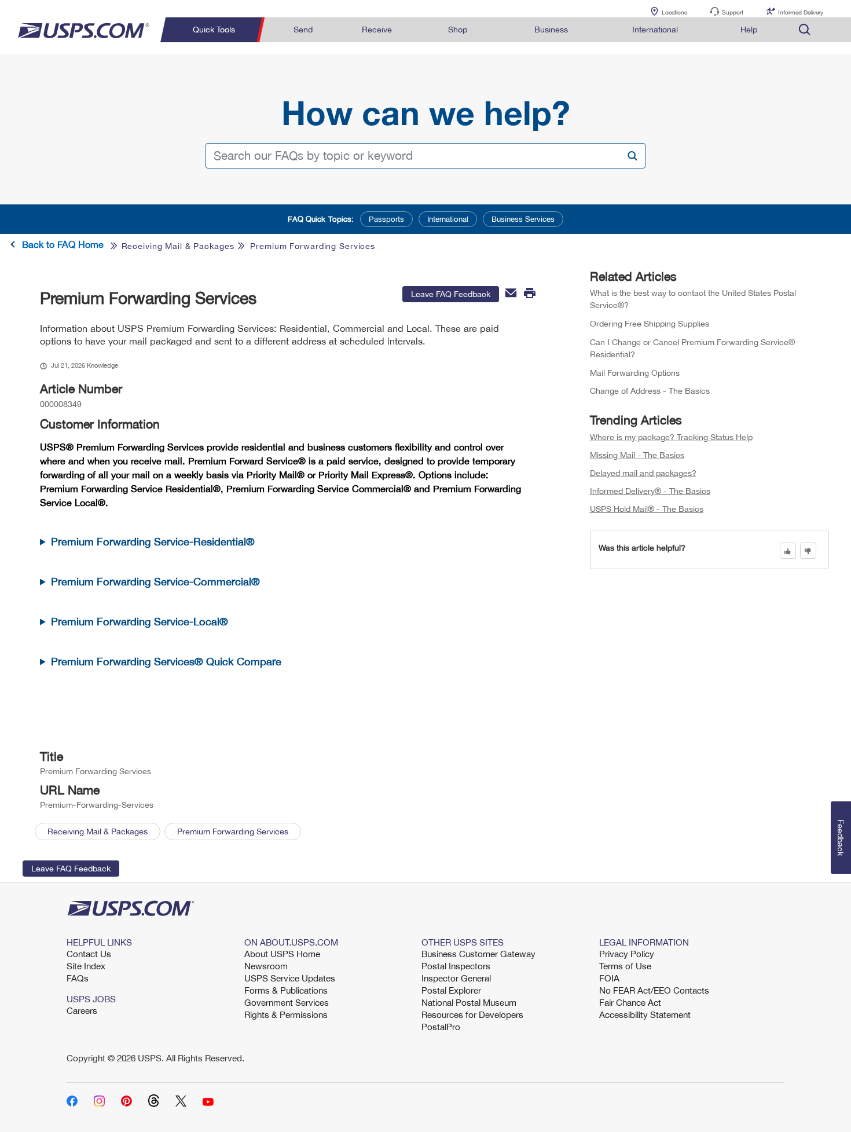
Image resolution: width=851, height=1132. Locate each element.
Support (732, 12)
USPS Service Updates (289, 978)
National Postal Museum (468, 1002)
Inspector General (456, 978)
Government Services (286, 1002)
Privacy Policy (626, 953)
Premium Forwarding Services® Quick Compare (166, 661)
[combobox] (425, 155)
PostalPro (440, 1026)
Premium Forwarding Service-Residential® (153, 542)
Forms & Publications (286, 990)
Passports (386, 219)
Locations (674, 12)
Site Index (86, 966)
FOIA (609, 978)
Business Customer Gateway (478, 953)
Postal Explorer (451, 990)
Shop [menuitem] (457, 29)
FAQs (78, 978)
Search (632, 155)
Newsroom (266, 966)
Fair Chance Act (630, 1002)
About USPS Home (282, 953)
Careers (82, 1010)
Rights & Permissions (286, 1014)
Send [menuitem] (303, 29)
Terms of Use (625, 966)
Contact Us (89, 953)
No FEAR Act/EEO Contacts (654, 990)
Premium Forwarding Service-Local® (139, 622)
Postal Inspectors (455, 966)
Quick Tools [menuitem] (214, 29)
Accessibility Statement (645, 1014)
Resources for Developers (472, 1014)
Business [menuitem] (551, 29)
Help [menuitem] (748, 29)
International (447, 219)
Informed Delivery (800, 12)
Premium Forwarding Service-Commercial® (155, 582)
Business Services (523, 219)
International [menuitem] (655, 29)
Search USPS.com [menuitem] (804, 29)
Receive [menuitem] (377, 29)
